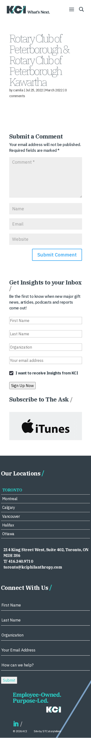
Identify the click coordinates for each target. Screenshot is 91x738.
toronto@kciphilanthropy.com (32, 567)
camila (18, 90)
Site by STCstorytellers (47, 731)
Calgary (8, 507)
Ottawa (8, 533)
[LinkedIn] (16, 724)
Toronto (12, 490)
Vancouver (11, 516)
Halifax (8, 525)
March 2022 (53, 90)
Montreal (9, 498)
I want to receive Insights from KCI (47, 373)
